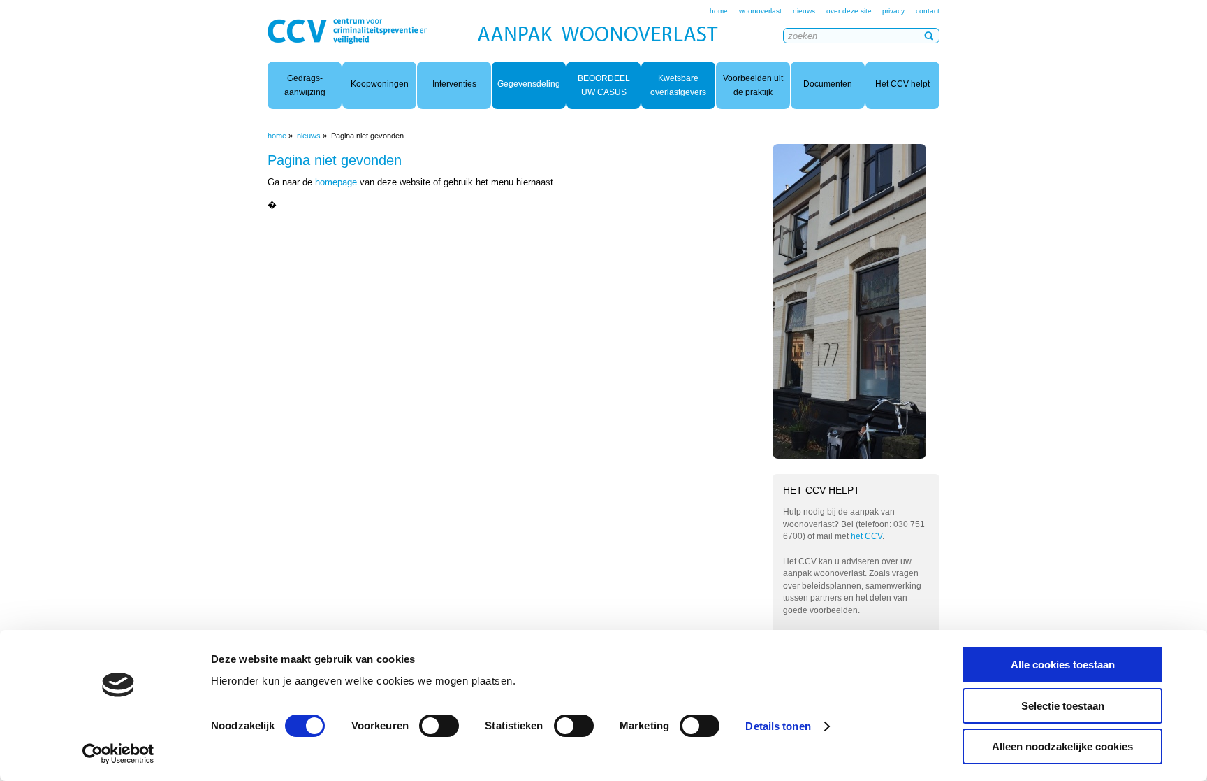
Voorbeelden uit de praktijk (753, 84)
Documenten (827, 83)
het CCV (866, 535)
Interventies (454, 83)
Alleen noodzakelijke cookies (1062, 746)
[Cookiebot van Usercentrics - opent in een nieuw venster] (118, 753)
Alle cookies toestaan (1063, 665)
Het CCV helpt (902, 83)
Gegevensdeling (528, 83)
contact (927, 11)
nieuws (804, 11)
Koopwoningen (380, 83)
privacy (893, 11)
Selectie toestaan (1062, 706)
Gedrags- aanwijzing (304, 84)
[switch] (439, 726)
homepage (336, 182)
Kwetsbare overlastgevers (678, 84)
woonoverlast (760, 11)
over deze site (850, 11)
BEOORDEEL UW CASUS (604, 84)
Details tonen (777, 726)
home (719, 11)
